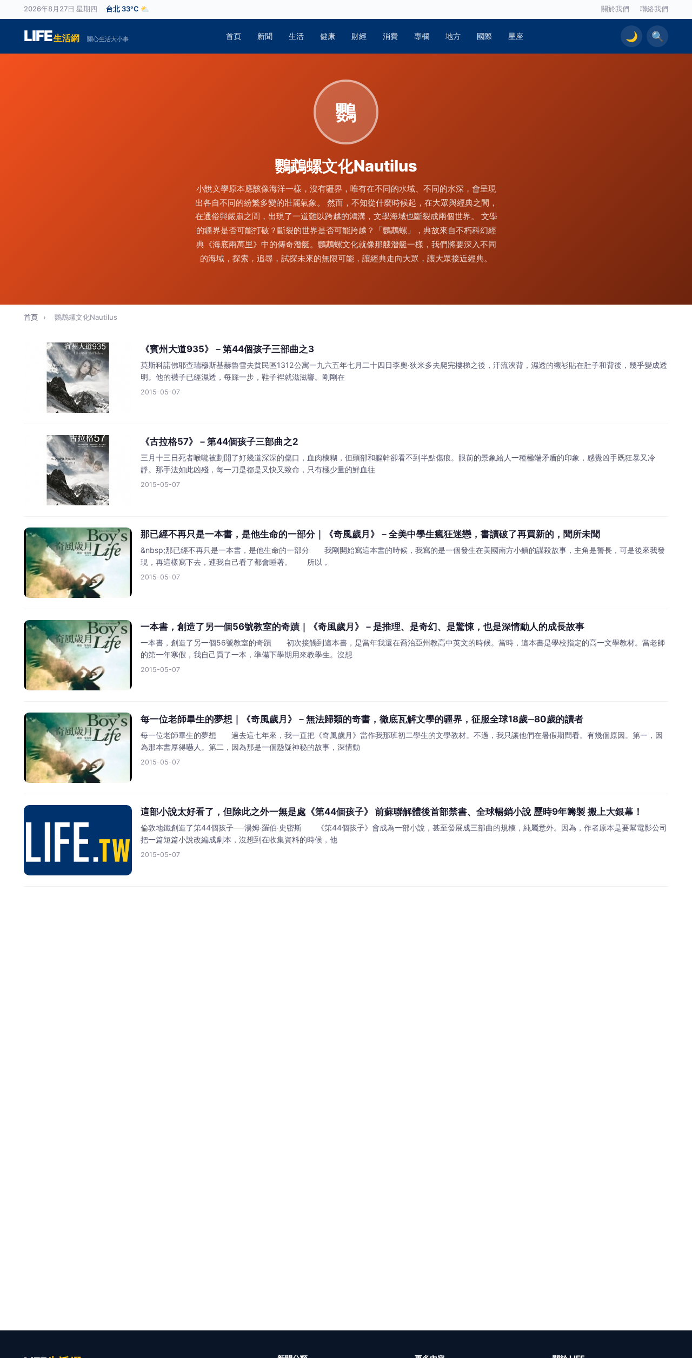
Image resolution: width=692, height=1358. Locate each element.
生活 (296, 36)
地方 (453, 36)
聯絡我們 (654, 9)
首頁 (233, 36)
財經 (359, 36)
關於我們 (615, 9)
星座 (515, 36)
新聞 (264, 36)
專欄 (421, 36)
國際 (484, 36)
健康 (327, 36)
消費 (390, 36)
